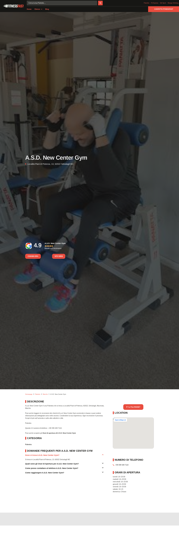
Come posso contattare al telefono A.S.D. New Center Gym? (51, 468)
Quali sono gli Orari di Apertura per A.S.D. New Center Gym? (52, 464)
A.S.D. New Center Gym (55, 243)
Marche (45, 394)
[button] (64, 456)
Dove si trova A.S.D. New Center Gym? (42, 455)
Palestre (37, 394)
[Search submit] (100, 3)
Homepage (28, 394)
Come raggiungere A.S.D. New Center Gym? (44, 473)
